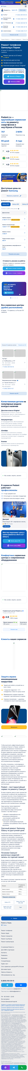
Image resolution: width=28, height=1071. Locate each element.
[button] (14, 208)
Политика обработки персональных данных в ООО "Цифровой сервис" (12, 1010)
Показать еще (14, 629)
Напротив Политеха (5, 27)
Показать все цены (14, 254)
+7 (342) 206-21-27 (21, 31)
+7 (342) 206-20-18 (21, 27)
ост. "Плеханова (7, 23)
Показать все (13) (14, 35)
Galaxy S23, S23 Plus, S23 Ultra (7, 907)
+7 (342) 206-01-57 (21, 19)
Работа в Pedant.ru (6, 972)
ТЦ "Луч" (5, 15)
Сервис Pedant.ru (5, 39)
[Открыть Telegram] (7, 985)
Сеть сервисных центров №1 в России (12, 966)
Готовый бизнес (5, 961)
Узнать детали (18, 2)
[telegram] (14, 1067)
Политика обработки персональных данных (12, 1007)
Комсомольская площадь (7, 19)
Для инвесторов (6, 969)
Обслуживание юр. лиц (8, 975)
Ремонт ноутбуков (6, 939)
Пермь (4, 6)
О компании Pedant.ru (7, 947)
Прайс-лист (4, 963)
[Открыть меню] (26, 6)
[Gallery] (14, 577)
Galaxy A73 (7, 902)
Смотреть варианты (7, 181)
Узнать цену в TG (15, 541)
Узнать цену (23, 10)
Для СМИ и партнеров (7, 950)
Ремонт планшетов (6, 936)
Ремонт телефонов (16, 39)
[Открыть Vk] (21, 985)
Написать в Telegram (15, 76)
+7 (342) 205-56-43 (21, 15)
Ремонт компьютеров (7, 941)
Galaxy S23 (6, 204)
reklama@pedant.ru (14, 991)
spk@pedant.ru (17, 989)
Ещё (20, 907)
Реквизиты (4, 955)
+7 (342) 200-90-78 (21, 23)
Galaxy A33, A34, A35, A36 (20, 902)
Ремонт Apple (5, 933)
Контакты (4, 952)
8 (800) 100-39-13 (7, 981)
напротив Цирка (7, 31)
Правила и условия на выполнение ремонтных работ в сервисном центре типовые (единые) (13, 1005)
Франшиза (4, 958)
